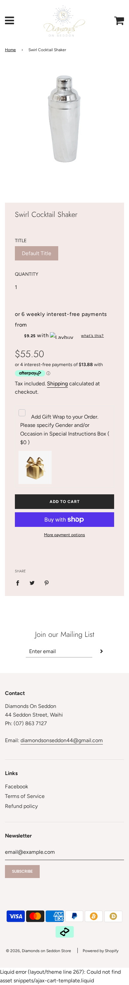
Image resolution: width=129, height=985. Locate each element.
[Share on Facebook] (19, 583)
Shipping (57, 383)
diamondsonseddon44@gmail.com (62, 740)
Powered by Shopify (100, 950)
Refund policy (21, 806)
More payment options (64, 535)
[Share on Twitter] (32, 583)
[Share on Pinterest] (46, 583)
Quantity (26, 274)
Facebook (16, 786)
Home (10, 50)
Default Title (36, 253)
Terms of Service (25, 796)
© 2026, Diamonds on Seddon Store (38, 950)
